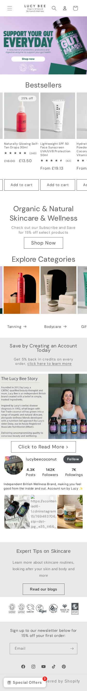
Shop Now (43, 243)
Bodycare (52, 326)
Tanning (14, 326)
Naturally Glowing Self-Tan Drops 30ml (21, 146)
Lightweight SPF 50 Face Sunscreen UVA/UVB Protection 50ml (55, 149)
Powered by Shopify (59, 681)
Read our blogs (43, 589)
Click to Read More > (43, 447)
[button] (9, 8)
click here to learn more (49, 363)
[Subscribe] (71, 648)
